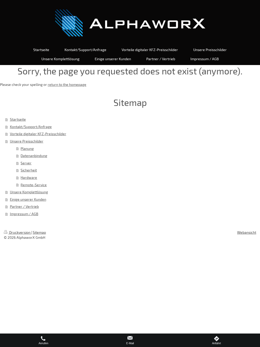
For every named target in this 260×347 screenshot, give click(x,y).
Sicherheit (29, 170)
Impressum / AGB (24, 214)
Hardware (29, 177)
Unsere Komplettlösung (29, 192)
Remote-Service (34, 185)
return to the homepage (67, 84)
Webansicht (246, 232)
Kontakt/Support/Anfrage (31, 126)
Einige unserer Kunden (28, 199)
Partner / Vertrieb (24, 206)
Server (26, 163)
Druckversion (19, 232)
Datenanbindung (34, 155)
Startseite (18, 119)
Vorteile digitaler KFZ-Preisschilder (38, 134)
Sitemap (39, 232)
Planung (27, 148)
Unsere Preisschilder (26, 141)
